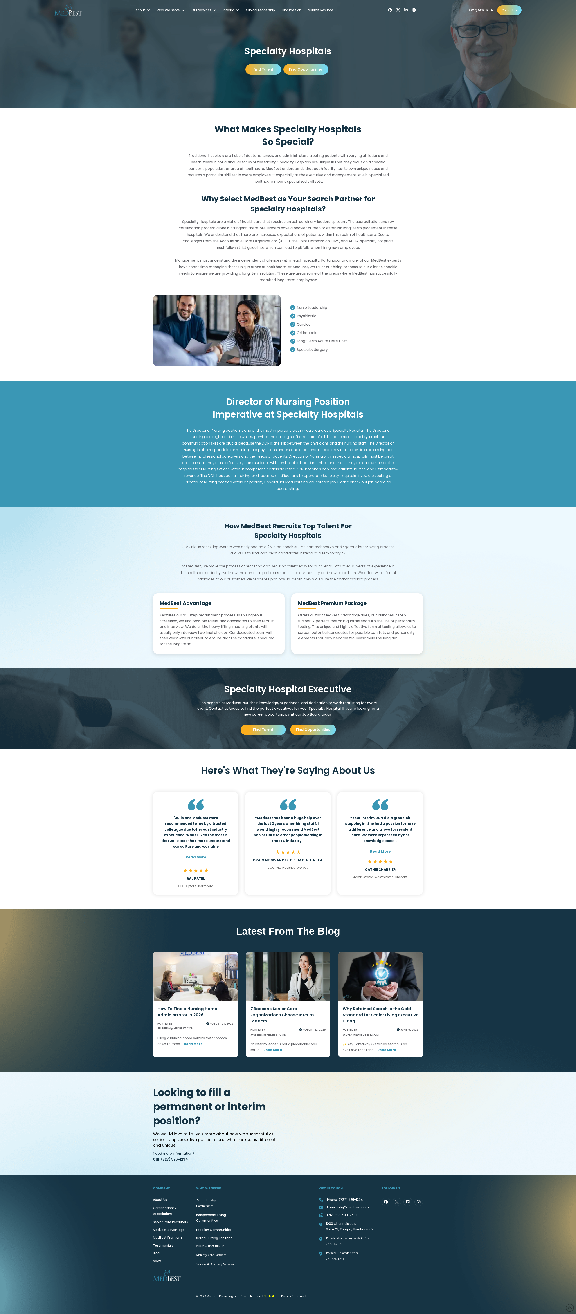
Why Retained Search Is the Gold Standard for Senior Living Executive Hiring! (380, 1015)
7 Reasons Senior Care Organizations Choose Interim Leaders (282, 1015)
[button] (195, 857)
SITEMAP (269, 1296)
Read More (193, 1044)
